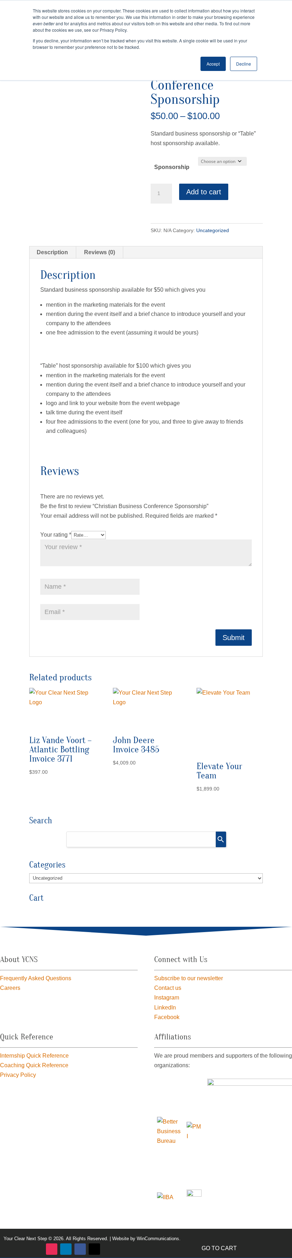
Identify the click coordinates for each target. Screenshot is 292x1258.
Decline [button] (243, 64)
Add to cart (203, 192)
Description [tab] (52, 252)
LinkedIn (165, 1007)
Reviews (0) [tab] (99, 252)
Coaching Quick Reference (34, 1065)
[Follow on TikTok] (94, 1249)
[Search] (221, 839)
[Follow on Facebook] (80, 1249)
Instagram (166, 997)
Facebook (166, 1017)
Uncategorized (212, 230)
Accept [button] (213, 64)
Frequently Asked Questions (35, 978)
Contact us (167, 988)
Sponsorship (171, 167)
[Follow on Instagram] (51, 1249)
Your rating (55, 535)
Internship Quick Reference (34, 1056)
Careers (10, 988)
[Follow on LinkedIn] (66, 1249)
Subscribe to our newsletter (188, 978)
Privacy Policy (18, 1075)
